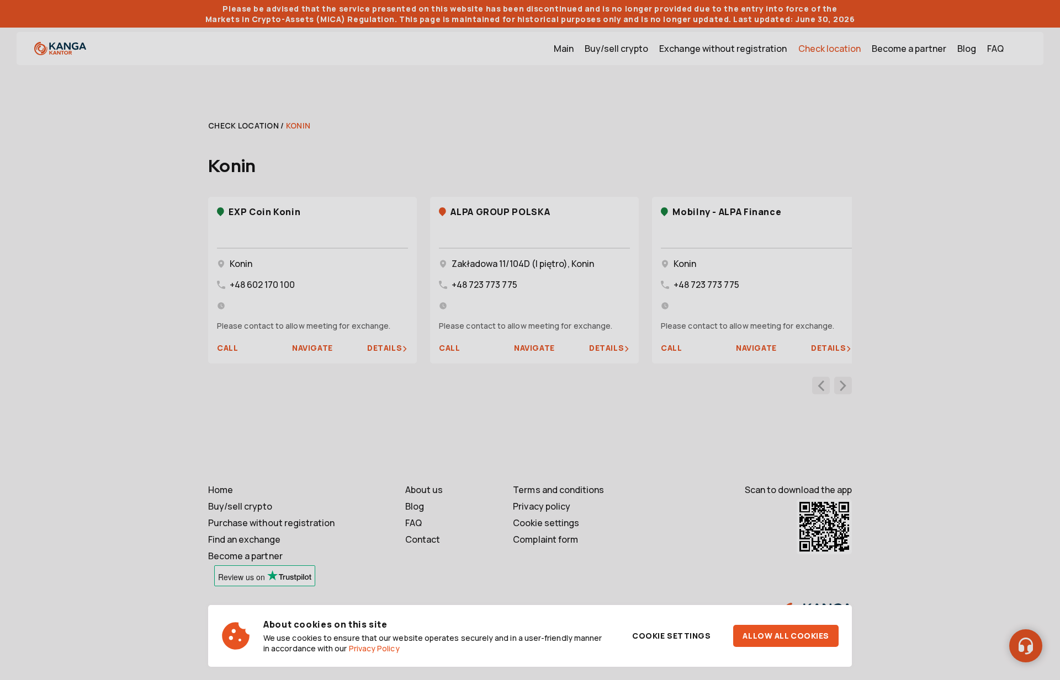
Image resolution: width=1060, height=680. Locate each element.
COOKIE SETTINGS (671, 635)
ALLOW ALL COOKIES (786, 635)
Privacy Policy (374, 648)
